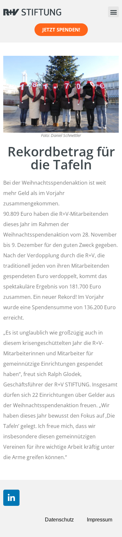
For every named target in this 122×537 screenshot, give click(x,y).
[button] (113, 11)
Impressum (99, 519)
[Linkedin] (11, 498)
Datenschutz (59, 519)
